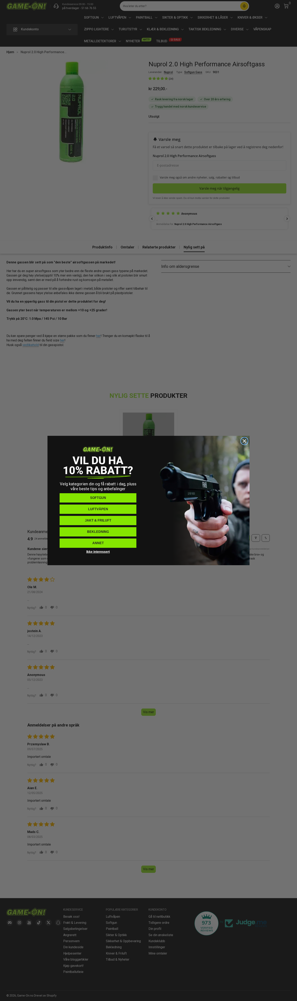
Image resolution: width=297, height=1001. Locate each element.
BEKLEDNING (98, 531)
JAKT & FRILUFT (98, 520)
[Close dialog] (244, 441)
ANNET (98, 543)
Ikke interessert (98, 551)
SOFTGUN (98, 497)
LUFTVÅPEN (98, 509)
